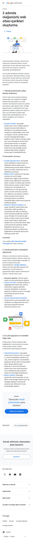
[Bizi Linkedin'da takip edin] (20, 474)
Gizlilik (5, 521)
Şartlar (11, 521)
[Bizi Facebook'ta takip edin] (10, 474)
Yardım (8, 532)
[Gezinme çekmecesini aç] (3, 3)
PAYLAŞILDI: (6, 425)
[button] (16, 484)
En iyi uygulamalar (21, 425)
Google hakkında (21, 521)
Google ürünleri (8, 525)
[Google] (6, 516)
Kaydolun (16, 457)
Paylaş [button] (8, 31)
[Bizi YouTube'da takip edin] (15, 474)
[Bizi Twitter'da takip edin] (5, 474)
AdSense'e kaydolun (16, 411)
